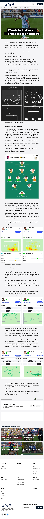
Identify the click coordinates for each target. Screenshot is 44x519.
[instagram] (5, 514)
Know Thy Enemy (4, 464)
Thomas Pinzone (26, 37)
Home (2, 7)
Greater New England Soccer (9, 7)
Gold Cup (35, 466)
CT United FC (36, 479)
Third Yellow (3, 468)
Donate (2, 493)
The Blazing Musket (5, 510)
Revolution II (35, 481)
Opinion (2, 466)
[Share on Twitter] (34, 406)
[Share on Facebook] (31, 406)
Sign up (35, 488)
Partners (3, 497)
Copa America (4, 479)
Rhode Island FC (20, 482)
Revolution (3, 463)
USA (34, 463)
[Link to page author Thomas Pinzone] (22, 37)
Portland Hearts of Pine (22, 481)
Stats (2, 498)
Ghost (11, 509)
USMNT (35, 464)
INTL (2, 477)
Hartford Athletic (20, 479)
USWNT (35, 470)
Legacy (19, 463)
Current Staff (3, 491)
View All (18, 426)
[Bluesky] (8, 514)
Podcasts (3, 495)
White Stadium (20, 464)
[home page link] (9, 4)
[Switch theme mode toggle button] (34, 4)
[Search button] (30, 4)
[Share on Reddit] (37, 406)
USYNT (34, 473)
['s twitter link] (2, 514)
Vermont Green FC (21, 484)
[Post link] (11, 434)
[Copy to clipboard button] (39, 406)
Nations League (36, 468)
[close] (42, 1)
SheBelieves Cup (37, 471)
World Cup (3, 481)
